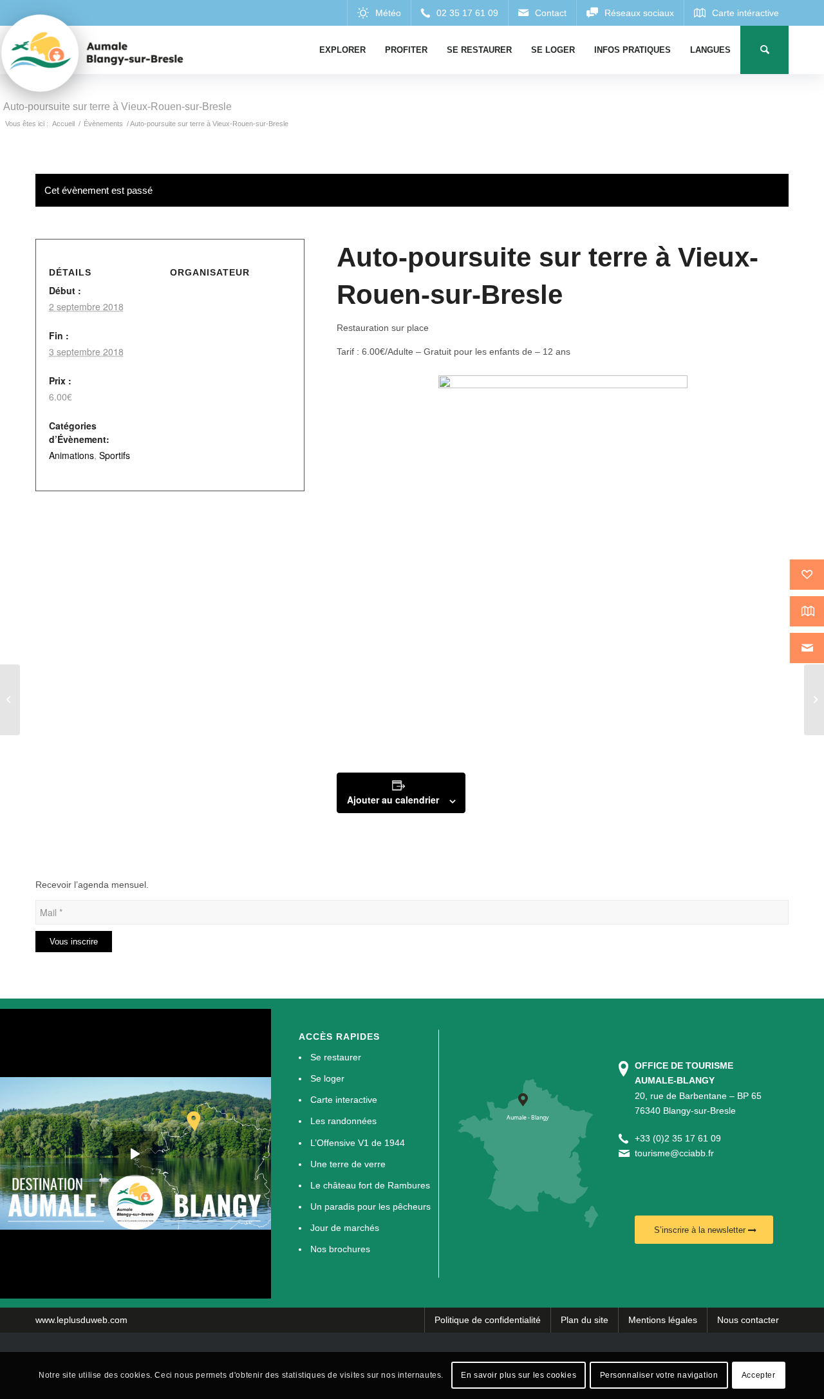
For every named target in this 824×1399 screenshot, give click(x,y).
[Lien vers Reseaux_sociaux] (630, 13)
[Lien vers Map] (736, 13)
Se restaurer (335, 1057)
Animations (71, 455)
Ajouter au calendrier (393, 799)
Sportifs (114, 455)
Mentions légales (662, 1320)
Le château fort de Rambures (370, 1185)
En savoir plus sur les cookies (518, 1375)
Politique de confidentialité (488, 1320)
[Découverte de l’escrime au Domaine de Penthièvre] (10, 699)
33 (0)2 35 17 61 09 (680, 1138)
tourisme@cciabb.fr (674, 1153)
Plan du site (584, 1320)
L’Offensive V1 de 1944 (357, 1143)
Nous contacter (748, 1320)
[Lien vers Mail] (542, 13)
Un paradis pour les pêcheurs (370, 1206)
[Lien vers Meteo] (379, 13)
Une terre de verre (348, 1164)
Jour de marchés (344, 1228)
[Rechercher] (764, 50)
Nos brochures (340, 1249)
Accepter (759, 1375)
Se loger (327, 1078)
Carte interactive (343, 1099)
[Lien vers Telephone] (459, 13)
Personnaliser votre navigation (659, 1375)
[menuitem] (342, 50)
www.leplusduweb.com (81, 1320)
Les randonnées (343, 1121)
